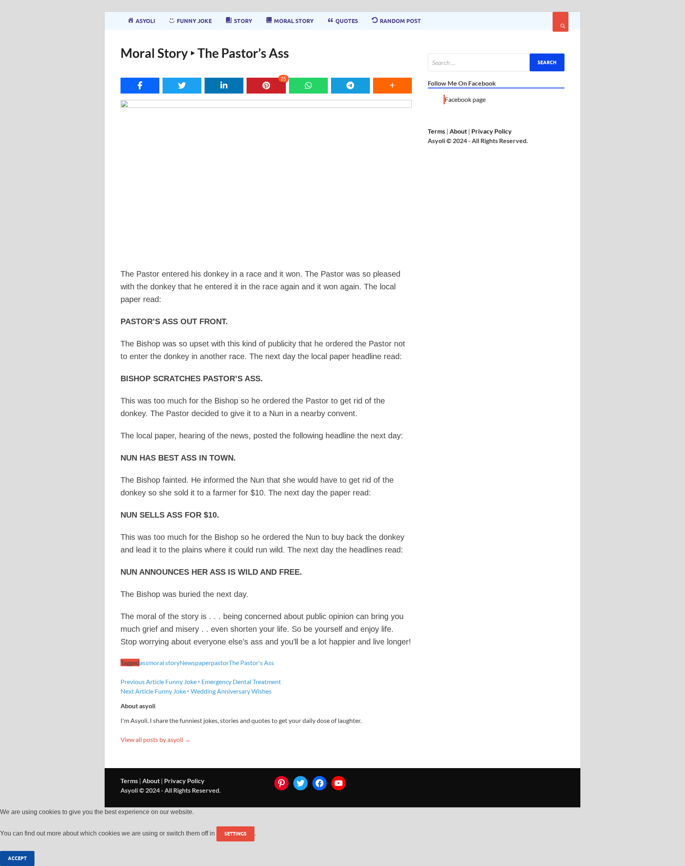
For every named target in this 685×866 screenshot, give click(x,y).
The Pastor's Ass (251, 662)
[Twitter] (300, 783)
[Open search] (560, 22)
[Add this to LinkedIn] (224, 86)
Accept (17, 858)
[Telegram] (350, 86)
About (458, 131)
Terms (436, 131)
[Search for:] (496, 62)
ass (144, 662)
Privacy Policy (491, 131)
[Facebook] (319, 783)
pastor (220, 662)
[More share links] (392, 86)
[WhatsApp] (308, 86)
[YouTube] (338, 783)
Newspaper (195, 662)
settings (235, 834)
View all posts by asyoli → (156, 739)
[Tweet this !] (182, 86)
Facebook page (465, 99)
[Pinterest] (281, 783)
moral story (164, 662)
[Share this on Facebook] (140, 86)
